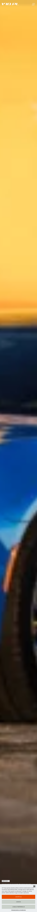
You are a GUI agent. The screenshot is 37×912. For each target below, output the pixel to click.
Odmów (18, 901)
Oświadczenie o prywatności (18, 910)
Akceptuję (18, 896)
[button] (34, 886)
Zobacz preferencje (18, 906)
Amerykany (5, 881)
